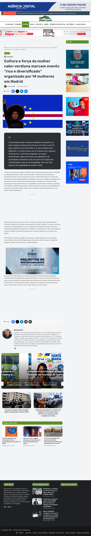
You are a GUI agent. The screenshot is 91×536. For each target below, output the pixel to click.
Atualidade (9, 24)
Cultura (26, 24)
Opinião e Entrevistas (57, 24)
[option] (15, 384)
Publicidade (52, 533)
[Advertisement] (32, 208)
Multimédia (70, 24)
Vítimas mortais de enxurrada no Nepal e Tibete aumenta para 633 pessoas (38, 13)
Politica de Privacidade (83, 533)
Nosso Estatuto (43, 533)
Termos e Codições (70, 533)
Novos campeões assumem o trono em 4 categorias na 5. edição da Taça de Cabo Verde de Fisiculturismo (50, 515)
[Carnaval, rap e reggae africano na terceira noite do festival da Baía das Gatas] (32, 431)
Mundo (46, 24)
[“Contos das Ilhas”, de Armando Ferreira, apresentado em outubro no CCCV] (11, 431)
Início (6, 47)
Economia (18, 24)
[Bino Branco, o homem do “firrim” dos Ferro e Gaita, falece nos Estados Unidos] (37, 491)
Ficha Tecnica (60, 533)
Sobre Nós (28, 533)
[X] (7, 507)
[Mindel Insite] (45, 18)
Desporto (39, 24)
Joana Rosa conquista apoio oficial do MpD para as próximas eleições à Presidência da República (50, 502)
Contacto (35, 533)
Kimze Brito (10, 86)
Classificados (80, 24)
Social (32, 24)
